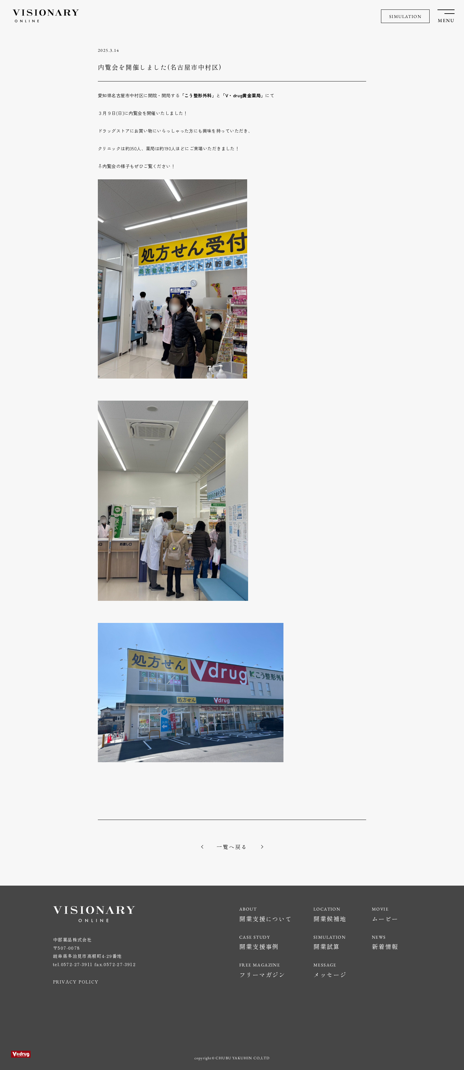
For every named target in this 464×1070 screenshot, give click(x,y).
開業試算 (326, 946)
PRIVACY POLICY (76, 981)
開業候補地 (330, 918)
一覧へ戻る (232, 847)
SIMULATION (405, 16)
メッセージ (330, 974)
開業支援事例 (259, 946)
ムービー (385, 918)
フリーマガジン (262, 974)
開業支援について (265, 918)
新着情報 (385, 946)
